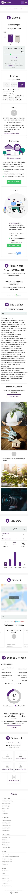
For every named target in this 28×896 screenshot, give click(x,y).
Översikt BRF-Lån (6, 837)
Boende (14, 742)
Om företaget (5, 870)
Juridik (3, 811)
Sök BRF (15, 794)
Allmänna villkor (5, 878)
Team (3, 873)
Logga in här (14, 396)
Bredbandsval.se (13, 223)
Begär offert (5, 813)
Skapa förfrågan (5, 830)
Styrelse (20, 742)
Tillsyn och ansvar (6, 825)
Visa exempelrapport (15, 158)
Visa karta (14, 598)
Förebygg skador (6, 828)
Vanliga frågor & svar (7, 861)
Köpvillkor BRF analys (7, 886)
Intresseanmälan (6, 847)
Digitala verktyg (5, 806)
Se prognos (10, 65)
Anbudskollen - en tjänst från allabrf (10, 856)
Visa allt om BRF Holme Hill (14, 9)
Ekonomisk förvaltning (7, 801)
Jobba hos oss (5, 876)
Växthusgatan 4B (6, 538)
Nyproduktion (5, 844)
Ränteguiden (5, 839)
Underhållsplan (5, 808)
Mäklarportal (5, 864)
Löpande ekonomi (6, 803)
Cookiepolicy (5, 883)
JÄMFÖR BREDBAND (14, 245)
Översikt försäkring (6, 820)
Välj (3, 313)
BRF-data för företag (7, 859)
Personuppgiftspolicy (7, 881)
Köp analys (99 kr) (14, 181)
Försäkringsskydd (6, 823)
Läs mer (14, 727)
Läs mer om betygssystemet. (11, 133)
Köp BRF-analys (5, 854)
